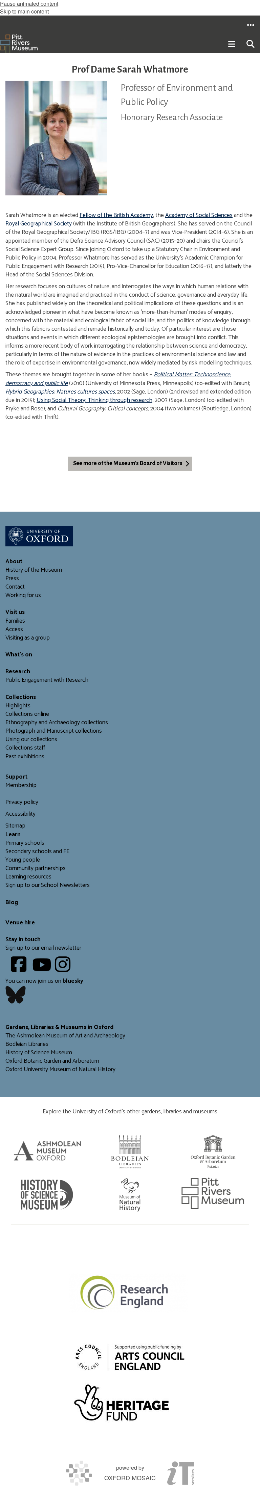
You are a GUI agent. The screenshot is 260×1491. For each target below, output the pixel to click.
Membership (21, 785)
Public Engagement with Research (46, 680)
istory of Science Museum (40, 1053)
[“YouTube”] (42, 969)
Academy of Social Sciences (199, 215)
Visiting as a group (27, 638)
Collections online (27, 714)
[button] (250, 25)
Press (12, 579)
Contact (15, 587)
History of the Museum (33, 570)
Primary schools (24, 843)
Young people (22, 860)
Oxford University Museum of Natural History (60, 1070)
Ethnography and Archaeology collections (56, 723)
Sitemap (15, 826)
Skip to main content (24, 11)
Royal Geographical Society (38, 224)
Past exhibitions (24, 757)
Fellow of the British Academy (116, 215)
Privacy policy (21, 802)
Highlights (17, 706)
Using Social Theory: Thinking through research (94, 400)
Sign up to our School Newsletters (47, 885)
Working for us (23, 595)
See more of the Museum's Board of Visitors (127, 463)
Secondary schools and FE (37, 852)
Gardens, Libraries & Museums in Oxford (59, 1027)
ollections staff (27, 748)
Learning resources (28, 877)
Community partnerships (35, 868)
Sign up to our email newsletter (43, 948)
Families (15, 621)
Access (14, 629)
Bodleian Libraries (26, 1044)
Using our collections (31, 739)
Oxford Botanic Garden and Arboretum (52, 1061)
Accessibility (20, 814)
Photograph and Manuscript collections (53, 731)
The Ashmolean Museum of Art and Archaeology (65, 1036)
